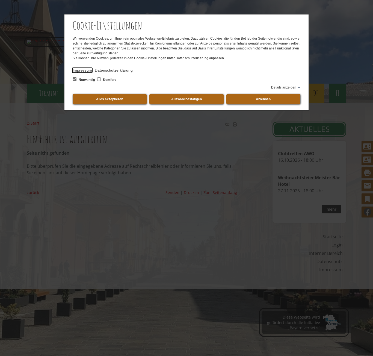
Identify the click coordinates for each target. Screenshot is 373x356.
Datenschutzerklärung (114, 70)
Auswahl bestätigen (186, 99)
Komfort (109, 80)
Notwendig (87, 80)
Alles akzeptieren (109, 99)
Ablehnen (263, 99)
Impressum (82, 70)
